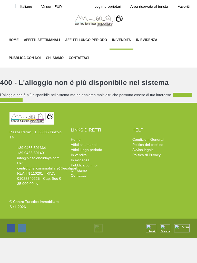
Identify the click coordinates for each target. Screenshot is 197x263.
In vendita (121, 40)
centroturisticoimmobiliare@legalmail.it (48, 168)
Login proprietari (107, 6)
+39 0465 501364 (31, 148)
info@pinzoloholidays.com (38, 158)
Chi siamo (55, 58)
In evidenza (146, 40)
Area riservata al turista (149, 6)
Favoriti (184, 6)
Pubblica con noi (25, 58)
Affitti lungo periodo (86, 40)
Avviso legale (143, 150)
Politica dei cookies (147, 145)
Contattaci (79, 58)
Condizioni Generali (148, 139)
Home (14, 40)
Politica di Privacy (146, 155)
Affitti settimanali (42, 40)
